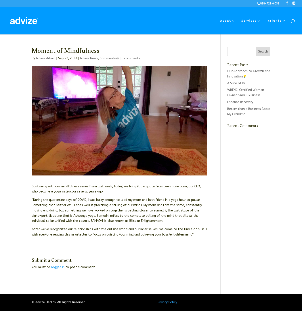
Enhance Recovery (240, 102)
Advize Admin (45, 58)
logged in (58, 267)
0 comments (131, 58)
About (225, 20)
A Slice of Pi (236, 83)
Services (248, 20)
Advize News (89, 58)
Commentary (109, 58)
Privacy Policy (167, 302)
